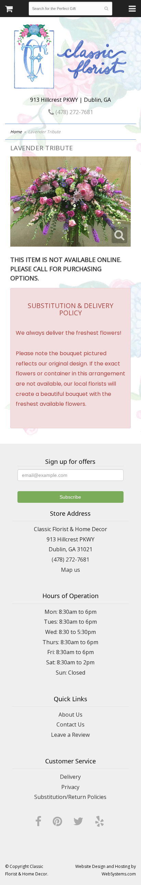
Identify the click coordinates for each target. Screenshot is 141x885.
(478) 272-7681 (73, 112)
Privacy (70, 787)
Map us (70, 569)
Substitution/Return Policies (70, 797)
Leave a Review (70, 734)
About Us (70, 714)
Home (16, 132)
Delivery (70, 776)
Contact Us (70, 724)
